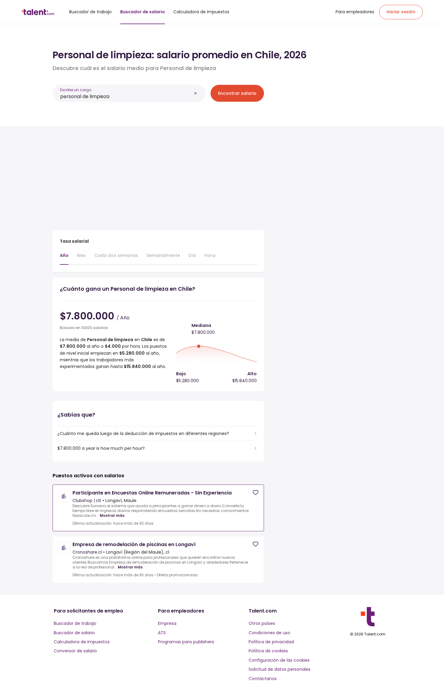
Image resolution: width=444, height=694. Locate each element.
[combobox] (125, 96)
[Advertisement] (158, 175)
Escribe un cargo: (76, 89)
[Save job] (256, 492)
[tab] (64, 258)
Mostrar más (112, 515)
